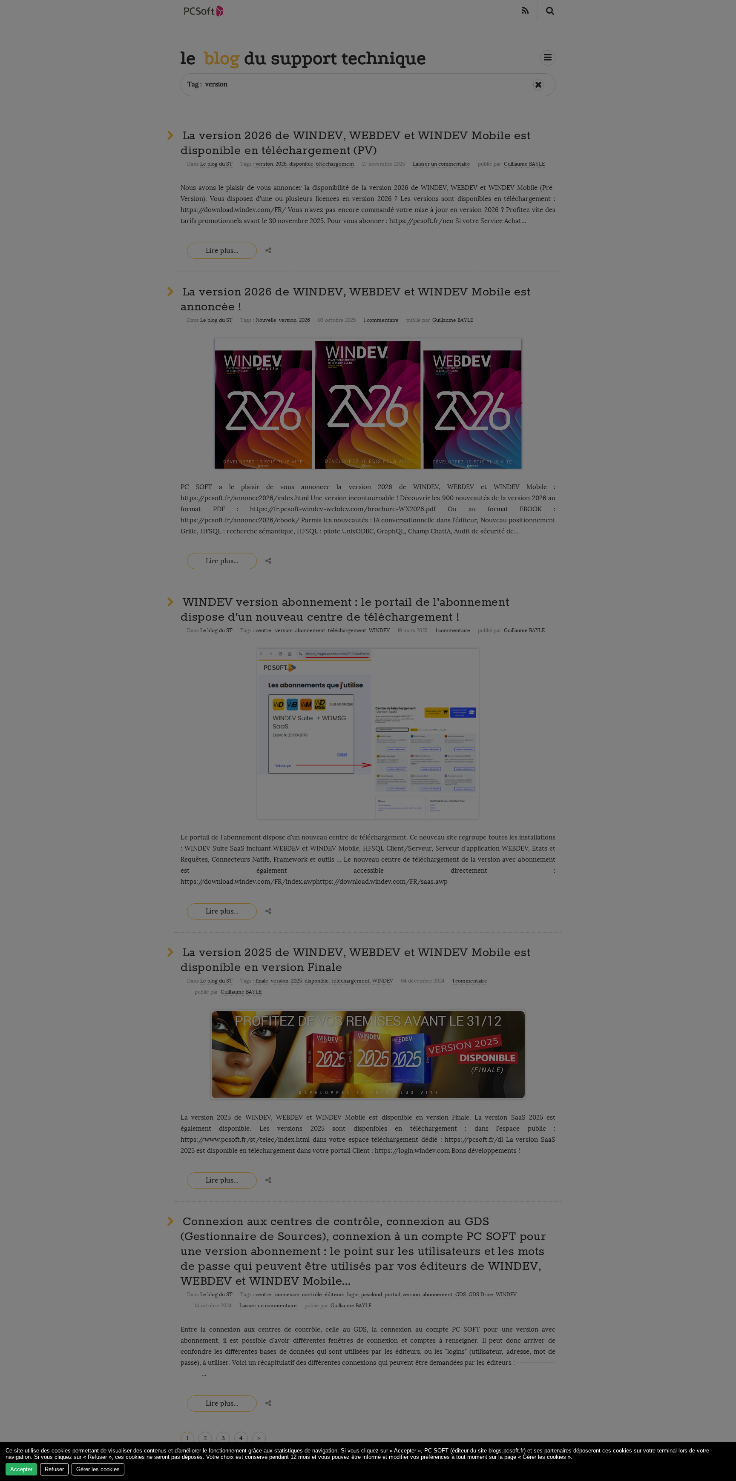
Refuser (54, 1469)
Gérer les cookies (98, 1469)
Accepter (21, 1469)
